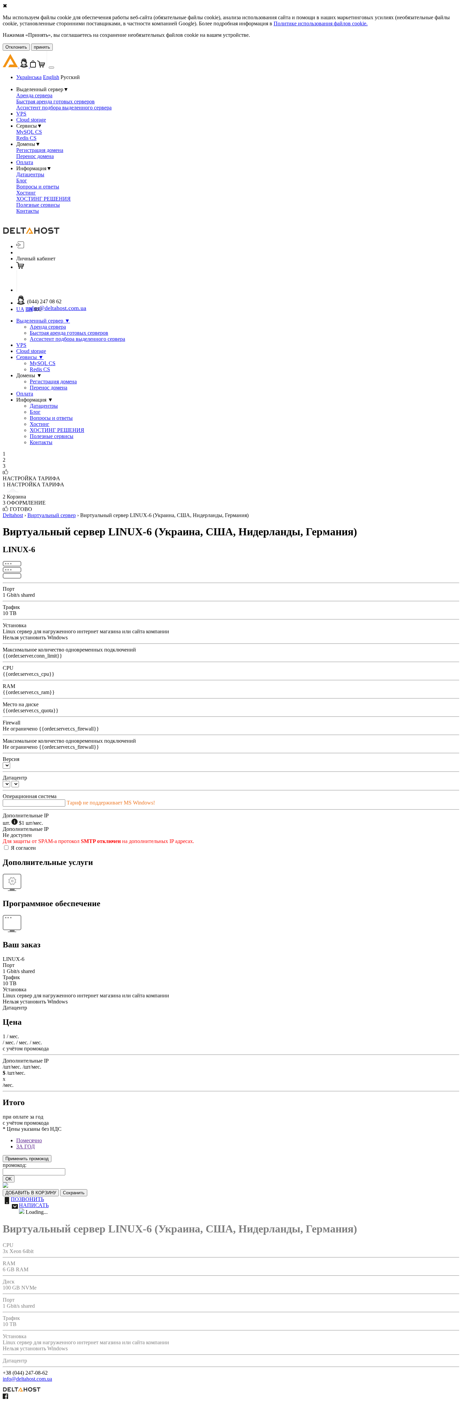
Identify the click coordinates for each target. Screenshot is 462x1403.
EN (29, 309)
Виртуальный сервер (51, 515)
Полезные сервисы (38, 205)
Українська (29, 77)
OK (8, 1178)
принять (42, 47)
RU (38, 309)
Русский (70, 77)
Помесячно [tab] (29, 1140)
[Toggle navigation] (51, 68)
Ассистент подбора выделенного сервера (64, 107)
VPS (21, 114)
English (51, 77)
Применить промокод (27, 1158)
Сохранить (74, 1192)
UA (20, 309)
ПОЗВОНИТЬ (27, 1199)
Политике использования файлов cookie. (321, 23)
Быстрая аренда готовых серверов (55, 101)
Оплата (24, 162)
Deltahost (13, 515)
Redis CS (26, 138)
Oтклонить (16, 47)
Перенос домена (35, 156)
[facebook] (5, 1397)
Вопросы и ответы (37, 186)
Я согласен (23, 848)
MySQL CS (29, 132)
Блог (21, 180)
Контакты (27, 211)
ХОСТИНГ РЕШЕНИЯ (43, 199)
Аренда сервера (34, 95)
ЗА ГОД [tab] (25, 1146)
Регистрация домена (39, 150)
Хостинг (26, 193)
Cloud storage (31, 120)
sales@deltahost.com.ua (56, 308)
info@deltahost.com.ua (27, 1379)
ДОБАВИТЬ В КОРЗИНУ (30, 1192)
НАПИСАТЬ (34, 1205)
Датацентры (30, 174)
